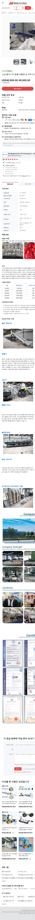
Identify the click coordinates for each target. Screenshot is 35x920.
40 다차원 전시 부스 (7, 875)
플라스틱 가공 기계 (22, 13)
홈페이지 (4, 13)
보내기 (18, 769)
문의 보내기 (17, 88)
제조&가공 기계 (11, 13)
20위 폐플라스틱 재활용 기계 (10, 878)
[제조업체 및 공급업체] (18, 3)
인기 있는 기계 (22, 871)
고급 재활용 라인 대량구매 (25, 901)
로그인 (24, 176)
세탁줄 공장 (31, 896)
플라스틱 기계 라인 (8, 896)
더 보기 (4, 904)
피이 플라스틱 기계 (8, 901)
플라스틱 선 (21, 896)
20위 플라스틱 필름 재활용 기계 (26, 878)
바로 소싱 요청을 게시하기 (22, 772)
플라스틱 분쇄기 (6, 871)
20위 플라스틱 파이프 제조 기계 (26, 875)
